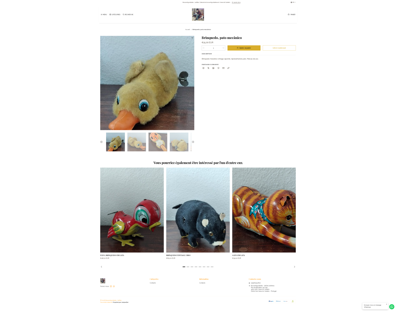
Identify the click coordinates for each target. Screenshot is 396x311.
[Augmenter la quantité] (223, 47)
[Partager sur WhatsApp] (213, 68)
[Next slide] (192, 142)
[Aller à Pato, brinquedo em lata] (132, 210)
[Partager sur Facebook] (203, 68)
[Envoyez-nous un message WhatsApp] (391, 306)
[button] (184, 267)
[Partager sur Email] (223, 68)
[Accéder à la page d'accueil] (198, 14)
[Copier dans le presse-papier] (228, 68)
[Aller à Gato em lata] (264, 210)
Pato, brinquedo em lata (112, 255)
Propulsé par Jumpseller (120, 302)
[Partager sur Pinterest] (218, 68)
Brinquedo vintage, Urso (178, 255)
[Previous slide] (101, 142)
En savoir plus (157, 2)
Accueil (187, 29)
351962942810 (256, 283)
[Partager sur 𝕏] (208, 68)
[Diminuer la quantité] (203, 47)
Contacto (153, 283)
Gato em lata (238, 255)
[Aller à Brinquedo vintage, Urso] (198, 210)
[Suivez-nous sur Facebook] (114, 286)
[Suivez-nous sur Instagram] (111, 286)
